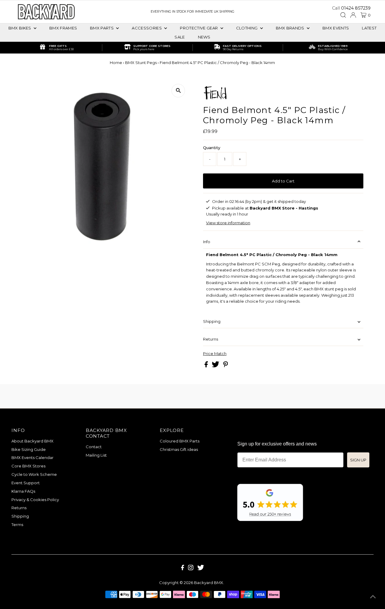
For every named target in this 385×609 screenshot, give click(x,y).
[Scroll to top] (373, 597)
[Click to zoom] (178, 90)
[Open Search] (343, 15)
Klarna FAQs (23, 491)
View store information (228, 222)
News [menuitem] (204, 37)
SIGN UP (358, 460)
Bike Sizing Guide (28, 449)
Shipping (211, 321)
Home (116, 62)
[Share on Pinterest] (225, 365)
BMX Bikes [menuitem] (20, 28)
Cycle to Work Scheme (34, 474)
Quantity (211, 147)
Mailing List (96, 455)
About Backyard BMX (32, 441)
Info (206, 241)
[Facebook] (183, 568)
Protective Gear (199, 28)
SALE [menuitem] (179, 37)
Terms (17, 524)
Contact (94, 446)
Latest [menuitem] (369, 28)
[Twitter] (200, 568)
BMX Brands (291, 28)
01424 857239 (356, 8)
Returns (210, 339)
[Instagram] (190, 568)
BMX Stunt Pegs (141, 62)
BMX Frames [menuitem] (63, 28)
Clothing (247, 28)
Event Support (25, 482)
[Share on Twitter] (216, 365)
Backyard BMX (208, 582)
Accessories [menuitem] (147, 28)
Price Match (214, 354)
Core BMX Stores (28, 466)
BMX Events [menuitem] (335, 28)
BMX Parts (102, 28)
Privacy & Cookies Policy (35, 499)
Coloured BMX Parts (179, 441)
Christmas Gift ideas (179, 449)
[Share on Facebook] (207, 365)
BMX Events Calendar (32, 457)
